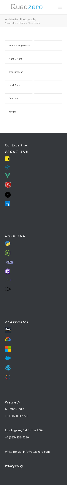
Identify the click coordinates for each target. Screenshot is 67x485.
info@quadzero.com (36, 452)
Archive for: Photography (20, 19)
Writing (12, 111)
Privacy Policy (14, 466)
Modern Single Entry (19, 45)
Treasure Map (16, 71)
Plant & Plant (15, 58)
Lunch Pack (14, 85)
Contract (13, 98)
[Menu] (60, 7)
